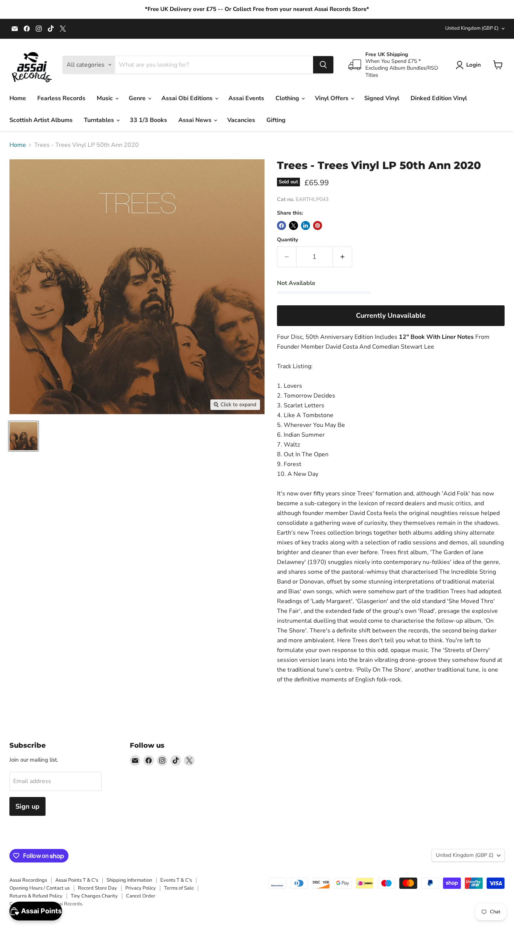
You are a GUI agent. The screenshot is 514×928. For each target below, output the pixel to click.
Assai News (195, 120)
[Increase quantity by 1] (342, 257)
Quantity (287, 240)
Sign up (27, 806)
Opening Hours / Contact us (39, 888)
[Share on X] (293, 225)
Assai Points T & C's (76, 880)
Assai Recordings (28, 880)
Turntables (100, 120)
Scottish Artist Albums (41, 120)
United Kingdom (472, 28)
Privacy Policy (140, 888)
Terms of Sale (179, 888)
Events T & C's (176, 880)
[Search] (323, 64)
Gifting (276, 120)
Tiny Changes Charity (94, 896)
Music (105, 98)
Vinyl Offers (332, 98)
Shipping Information (129, 880)
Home (17, 98)
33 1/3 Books (148, 120)
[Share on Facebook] (281, 225)
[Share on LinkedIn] (305, 225)
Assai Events (246, 98)
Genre (138, 98)
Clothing (288, 98)
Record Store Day (97, 888)
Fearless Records (61, 98)
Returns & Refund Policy (35, 896)
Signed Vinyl (381, 98)
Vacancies (241, 120)
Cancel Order (140, 896)
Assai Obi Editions (187, 98)
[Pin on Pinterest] (317, 225)
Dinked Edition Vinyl (439, 98)
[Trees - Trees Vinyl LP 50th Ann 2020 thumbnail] (23, 436)
